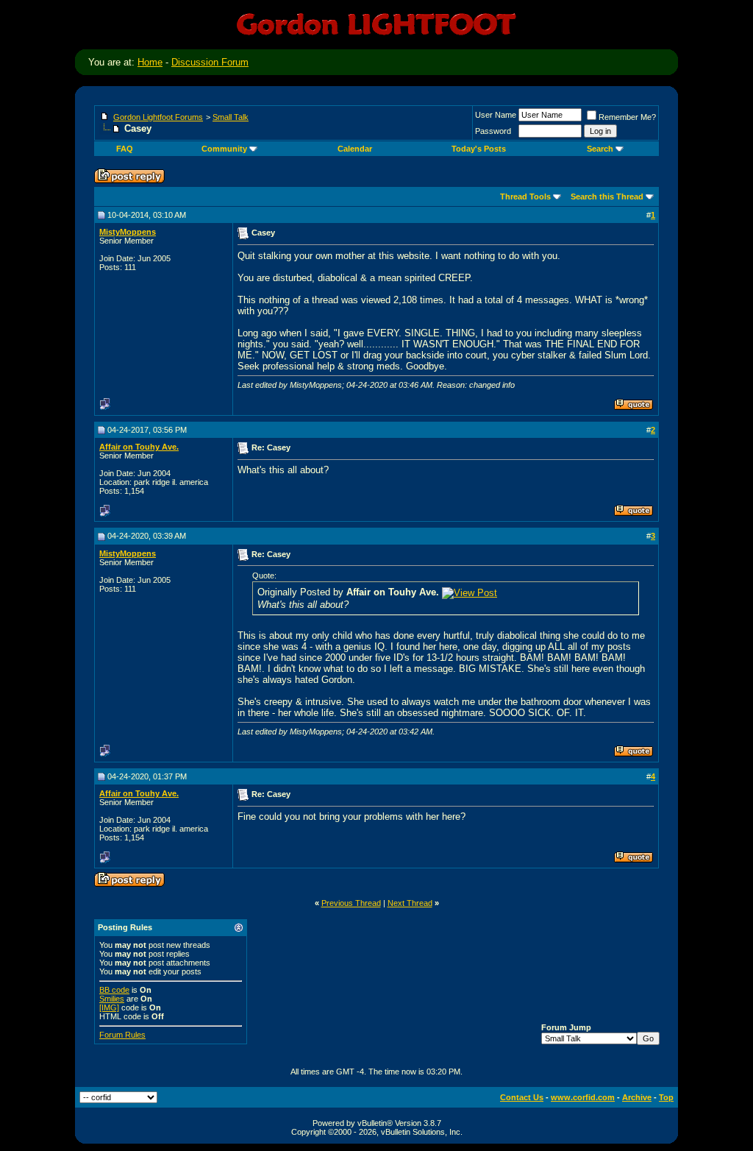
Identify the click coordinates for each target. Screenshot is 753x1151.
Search (600, 148)
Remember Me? (627, 117)
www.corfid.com (583, 1097)
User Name (495, 114)
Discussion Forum (210, 62)
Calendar (355, 148)
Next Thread (410, 903)
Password (493, 131)
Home (150, 62)
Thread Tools (525, 196)
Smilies (111, 998)
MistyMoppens (127, 231)
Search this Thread (607, 196)
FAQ (124, 148)
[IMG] (109, 1007)
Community (224, 148)
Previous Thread (351, 903)
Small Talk (231, 117)
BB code (114, 989)
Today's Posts (479, 148)
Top (666, 1097)
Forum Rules (122, 1034)
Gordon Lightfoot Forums (158, 117)
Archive (637, 1097)
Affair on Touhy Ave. (139, 446)
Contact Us (521, 1097)
